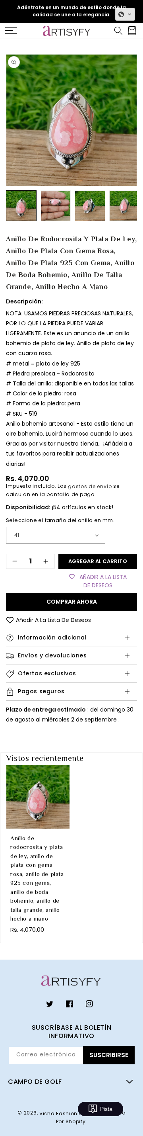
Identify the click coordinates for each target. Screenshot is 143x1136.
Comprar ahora (71, 602)
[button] (11, 30)
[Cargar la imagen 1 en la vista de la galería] (21, 205)
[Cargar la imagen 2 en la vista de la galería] (56, 205)
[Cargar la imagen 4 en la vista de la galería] (124, 205)
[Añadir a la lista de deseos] (10, 620)
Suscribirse (108, 1055)
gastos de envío (90, 486)
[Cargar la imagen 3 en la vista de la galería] (90, 205)
